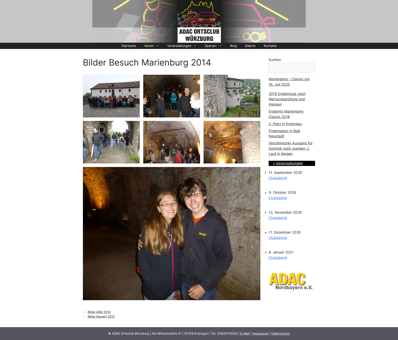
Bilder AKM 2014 (99, 312)
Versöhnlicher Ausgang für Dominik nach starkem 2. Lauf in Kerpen (291, 148)
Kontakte (270, 46)
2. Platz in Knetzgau (285, 124)
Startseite (128, 46)
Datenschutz (280, 333)
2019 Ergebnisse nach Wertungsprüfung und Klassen (287, 99)
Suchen (275, 60)
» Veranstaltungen (288, 163)
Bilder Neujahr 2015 (101, 316)
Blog (233, 46)
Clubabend (278, 178)
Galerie (250, 46)
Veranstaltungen (179, 46)
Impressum (260, 333)
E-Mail (245, 333)
